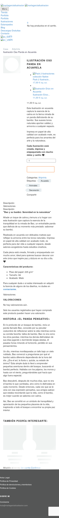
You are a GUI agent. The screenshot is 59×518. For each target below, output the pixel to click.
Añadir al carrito (41, 169)
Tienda (4, 12)
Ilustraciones (7, 21)
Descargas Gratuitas (10, 30)
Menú (4, 8)
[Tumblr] (53, 194)
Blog (3, 27)
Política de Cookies (8, 488)
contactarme (9, 289)
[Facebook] (39, 194)
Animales (33, 185)
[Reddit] (33, 197)
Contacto (5, 33)
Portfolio (5, 15)
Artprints (16, 48)
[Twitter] (44, 194)
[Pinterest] (48, 194)
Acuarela (45, 180)
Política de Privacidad (9, 481)
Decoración (34, 190)
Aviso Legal (5, 477)
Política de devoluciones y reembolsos (16, 484)
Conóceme (4, 502)
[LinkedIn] (29, 197)
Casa (5, 48)
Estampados (7, 24)
